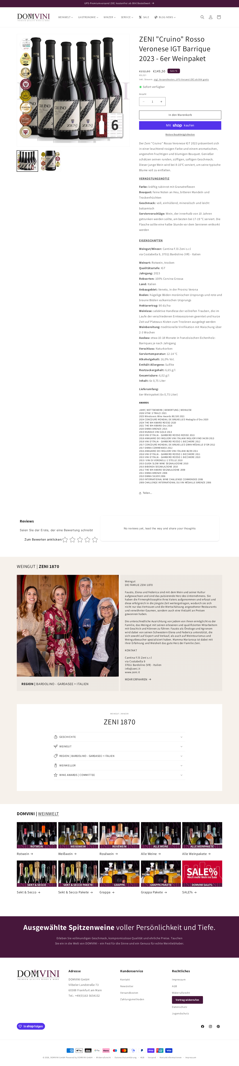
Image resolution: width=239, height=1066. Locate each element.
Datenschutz (179, 1007)
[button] (202, 17)
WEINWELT (48, 814)
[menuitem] (66, 17)
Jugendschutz (180, 1013)
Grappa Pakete (152, 892)
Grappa (105, 892)
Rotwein (23, 854)
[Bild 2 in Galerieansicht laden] (50, 161)
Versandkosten (129, 992)
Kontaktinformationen (171, 1057)
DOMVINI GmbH (57, 1057)
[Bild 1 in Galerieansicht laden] (27, 161)
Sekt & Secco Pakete (73, 892)
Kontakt (125, 979)
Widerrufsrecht (181, 992)
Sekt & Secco (26, 892)
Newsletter (127, 986)
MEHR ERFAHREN (136, 679)
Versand (152, 1057)
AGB (174, 986)
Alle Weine (149, 854)
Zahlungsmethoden (132, 999)
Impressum (179, 979)
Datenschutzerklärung (126, 1057)
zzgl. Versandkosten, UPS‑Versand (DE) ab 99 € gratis (181, 79)
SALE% (187, 892)
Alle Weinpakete (194, 854)
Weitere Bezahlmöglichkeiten (180, 134)
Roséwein (107, 854)
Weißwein (65, 854)
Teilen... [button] (147, 492)
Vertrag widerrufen (187, 999)
